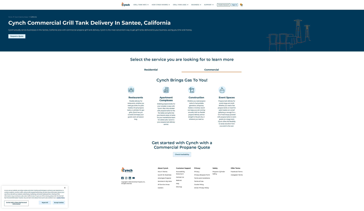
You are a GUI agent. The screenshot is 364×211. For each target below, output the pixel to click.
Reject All (45, 202)
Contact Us (180, 177)
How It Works (162, 172)
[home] (126, 4)
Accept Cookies (59, 202)
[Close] (65, 188)
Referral (179, 180)
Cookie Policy (199, 184)
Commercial (211, 69)
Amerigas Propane (164, 178)
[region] (35, 197)
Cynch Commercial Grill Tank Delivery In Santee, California (89, 23)
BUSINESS (195, 5)
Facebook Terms (236, 172)
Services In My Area (165, 181)
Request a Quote (16, 36)
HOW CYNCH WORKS (160, 5)
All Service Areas (163, 184)
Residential (151, 69)
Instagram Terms (237, 175)
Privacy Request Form (202, 175)
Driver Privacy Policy (201, 188)
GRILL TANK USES (179, 5)
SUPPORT (208, 5)
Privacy (196, 172)
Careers (160, 188)
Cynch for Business (164, 175)
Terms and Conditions (202, 178)
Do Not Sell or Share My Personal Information (16, 203)
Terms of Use (198, 181)
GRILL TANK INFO (140, 5)
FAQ (177, 183)
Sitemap (179, 187)
